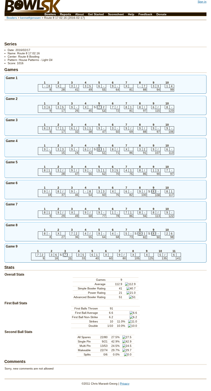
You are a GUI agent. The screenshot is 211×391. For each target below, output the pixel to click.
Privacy (124, 383)
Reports (65, 14)
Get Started (96, 14)
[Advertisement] (105, 30)
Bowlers (50, 14)
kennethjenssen (30, 17)
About (79, 14)
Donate (161, 14)
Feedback (145, 14)
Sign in (202, 1)
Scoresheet (116, 14)
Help (131, 14)
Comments (15, 361)
